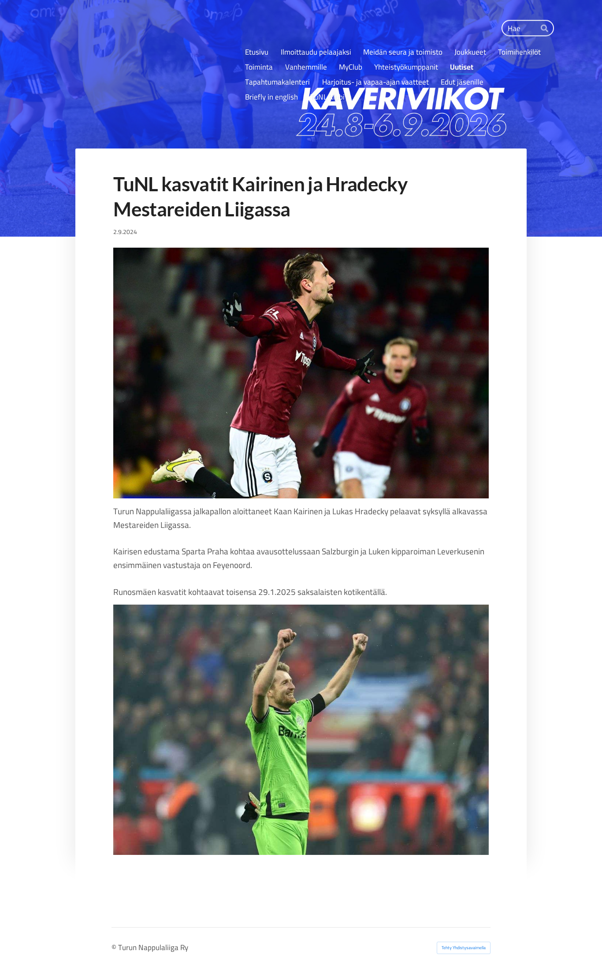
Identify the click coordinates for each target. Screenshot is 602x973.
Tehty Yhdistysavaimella (464, 947)
